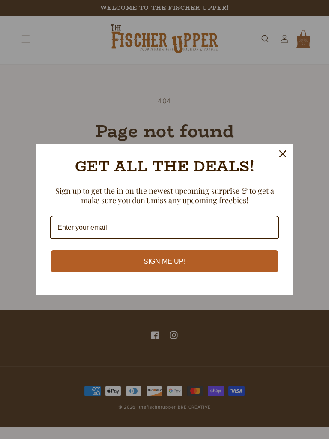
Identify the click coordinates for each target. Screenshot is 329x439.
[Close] (282, 154)
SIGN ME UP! (164, 261)
